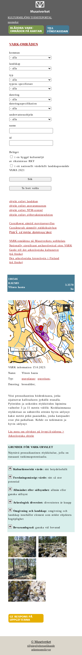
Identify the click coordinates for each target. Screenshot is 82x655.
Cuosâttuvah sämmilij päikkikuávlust (33, 227)
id (10, 137)
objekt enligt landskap (23, 201)
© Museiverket (41, 641)
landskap (14, 63)
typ (11, 75)
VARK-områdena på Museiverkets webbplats (37, 240)
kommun (14, 52)
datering (14, 94)
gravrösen (44, 378)
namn (12, 125)
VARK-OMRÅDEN (23, 44)
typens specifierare (21, 83)
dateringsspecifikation (23, 103)
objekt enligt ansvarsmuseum (27, 205)
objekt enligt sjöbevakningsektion (31, 214)
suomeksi (13, 22)
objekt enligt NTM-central (26, 210)
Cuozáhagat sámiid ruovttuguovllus (32, 223)
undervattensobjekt (21, 114)
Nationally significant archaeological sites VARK (40, 245)
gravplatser (29, 378)
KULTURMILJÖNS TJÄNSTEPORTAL (30, 17)
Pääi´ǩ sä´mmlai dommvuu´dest (30, 232)
